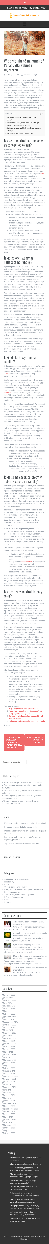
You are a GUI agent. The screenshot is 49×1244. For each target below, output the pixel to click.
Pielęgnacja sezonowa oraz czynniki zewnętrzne (23, 889)
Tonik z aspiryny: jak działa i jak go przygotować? (23, 783)
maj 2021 (8, 1090)
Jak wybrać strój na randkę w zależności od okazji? (22, 118)
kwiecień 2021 (10, 1093)
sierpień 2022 (9, 1049)
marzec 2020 (9, 1128)
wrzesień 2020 (10, 1112)
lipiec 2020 (8, 1117)
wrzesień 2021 (10, 1079)
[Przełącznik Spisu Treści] (39, 114)
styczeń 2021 (9, 1101)
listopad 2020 (9, 1106)
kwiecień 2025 (10, 1038)
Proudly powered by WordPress (17, 1236)
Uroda (6, 900)
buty (42, 173)
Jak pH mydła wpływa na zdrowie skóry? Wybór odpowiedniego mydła (26, 9)
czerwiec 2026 (10, 1000)
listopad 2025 (9, 1019)
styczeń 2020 (9, 1133)
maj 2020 (8, 1122)
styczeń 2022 (9, 1068)
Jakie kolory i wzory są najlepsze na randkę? (23, 123)
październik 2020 (11, 1109)
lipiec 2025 (8, 1030)
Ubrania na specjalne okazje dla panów (25, 1164)
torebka (7, 374)
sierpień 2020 (9, 1114)
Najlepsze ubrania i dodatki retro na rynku (20, 827)
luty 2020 (8, 1130)
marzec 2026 (9, 1008)
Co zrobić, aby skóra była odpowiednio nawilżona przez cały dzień (14, 742)
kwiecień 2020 (10, 1125)
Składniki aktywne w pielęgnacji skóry (19, 894)
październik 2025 (11, 1022)
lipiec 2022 (8, 1052)
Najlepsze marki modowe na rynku (35, 739)
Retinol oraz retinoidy (12, 892)
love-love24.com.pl (30, 75)
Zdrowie (7, 902)
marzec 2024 (9, 1046)
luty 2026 (8, 1011)
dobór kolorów (26, 562)
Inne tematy (9, 882)
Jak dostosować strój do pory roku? (20, 133)
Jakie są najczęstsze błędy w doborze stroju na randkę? (24, 129)
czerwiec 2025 (10, 1033)
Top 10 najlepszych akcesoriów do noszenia (21, 843)
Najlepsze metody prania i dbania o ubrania (27, 721)
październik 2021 (11, 1076)
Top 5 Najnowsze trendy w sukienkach (24, 708)
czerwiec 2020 (10, 1120)
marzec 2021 (9, 1095)
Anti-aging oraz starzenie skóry (16, 879)
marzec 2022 (9, 1063)
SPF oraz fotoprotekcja (13, 897)
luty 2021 (8, 1098)
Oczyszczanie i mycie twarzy (15, 887)
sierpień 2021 (9, 1082)
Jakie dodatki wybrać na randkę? (18, 125)
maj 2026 (8, 1003)
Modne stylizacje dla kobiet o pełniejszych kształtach (25, 823)
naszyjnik (7, 393)
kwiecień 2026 (10, 1006)
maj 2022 (8, 1057)
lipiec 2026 (8, 998)
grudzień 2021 (10, 1071)
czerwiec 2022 (10, 1055)
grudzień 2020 (10, 1103)
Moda (8, 725)
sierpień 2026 (9, 995)
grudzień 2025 (10, 1017)
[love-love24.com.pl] (24, 15)
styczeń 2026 (9, 1014)
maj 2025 (8, 1036)
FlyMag (39, 1236)
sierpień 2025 (9, 1027)
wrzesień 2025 (10, 1025)
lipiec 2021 (8, 1084)
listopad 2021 (9, 1074)
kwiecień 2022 (10, 1060)
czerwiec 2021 (10, 1087)
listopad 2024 (9, 1041)
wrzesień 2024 (10, 1044)
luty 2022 (8, 1065)
